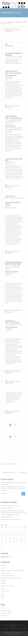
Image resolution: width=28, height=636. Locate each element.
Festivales (20, 22)
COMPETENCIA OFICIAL (7, 517)
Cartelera (3, 565)
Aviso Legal (7, 632)
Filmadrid (3, 583)
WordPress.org (5, 615)
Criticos (3, 568)
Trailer (2, 598)
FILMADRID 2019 (13, 464)
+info (12, 97)
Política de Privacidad (17, 632)
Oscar (2, 593)
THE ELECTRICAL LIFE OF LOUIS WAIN (10, 519)
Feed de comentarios (6, 613)
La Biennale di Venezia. (7, 586)
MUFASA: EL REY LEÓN (7, 508)
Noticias (3, 588)
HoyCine (4, 22)
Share (15, 425)
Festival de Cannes (6, 573)
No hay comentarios (6, 23)
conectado (16, 482)
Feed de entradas (5, 610)
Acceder (3, 608)
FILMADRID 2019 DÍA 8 (8, 472)
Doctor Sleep (22, 472)
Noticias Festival (5, 591)
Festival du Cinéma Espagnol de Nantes (11, 578)
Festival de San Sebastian (7, 575)
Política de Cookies (13, 634)
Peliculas (3, 596)
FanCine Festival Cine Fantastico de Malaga (12, 570)
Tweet (15, 436)
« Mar (2, 548)
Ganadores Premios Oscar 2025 (9, 505)
